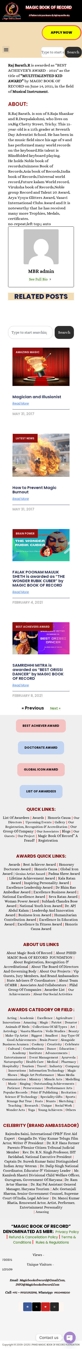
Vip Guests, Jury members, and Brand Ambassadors (41, 976)
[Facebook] (27, 1306)
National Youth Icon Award (41, 906)
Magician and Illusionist (36, 396)
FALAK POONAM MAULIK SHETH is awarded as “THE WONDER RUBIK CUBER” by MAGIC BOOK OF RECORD (38, 578)
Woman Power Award (22, 901)
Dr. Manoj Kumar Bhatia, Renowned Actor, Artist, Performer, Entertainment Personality (43, 1202)
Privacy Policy (67, 1231)
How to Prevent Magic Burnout (34, 490)
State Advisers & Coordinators (32, 980)
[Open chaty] (70, 1338)
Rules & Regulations (52, 1242)
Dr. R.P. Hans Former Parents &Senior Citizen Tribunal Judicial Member (43, 1147)
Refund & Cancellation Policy (34, 1237)
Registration (48, 840)
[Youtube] (45, 1306)
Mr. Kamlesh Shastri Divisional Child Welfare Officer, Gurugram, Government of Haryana (41, 1175)
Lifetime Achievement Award (32, 878)
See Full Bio (38, 279)
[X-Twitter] (36, 1306)
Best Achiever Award (39, 864)
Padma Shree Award (64, 874)
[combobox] (52, 52)
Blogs (66, 831)
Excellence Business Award (54, 892)
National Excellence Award (25, 897)
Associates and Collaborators (43, 985)
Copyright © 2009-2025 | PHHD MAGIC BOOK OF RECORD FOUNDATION (41, 1344)
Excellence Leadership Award (29, 887)
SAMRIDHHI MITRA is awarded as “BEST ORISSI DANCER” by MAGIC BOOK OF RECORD (38, 671)
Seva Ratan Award (62, 897)
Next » (55, 708)
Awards (38, 818)
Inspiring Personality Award (46, 883)
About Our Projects (55, 971)
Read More (20, 403)
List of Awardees (16, 818)
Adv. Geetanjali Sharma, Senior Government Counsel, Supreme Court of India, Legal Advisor (41, 1193)
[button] (6, 49)
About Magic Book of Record (31, 953)
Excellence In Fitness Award (39, 924)
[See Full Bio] (50, 279)
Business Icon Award (34, 915)
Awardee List (56, 990)
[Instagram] (54, 1306)
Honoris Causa (59, 818)
